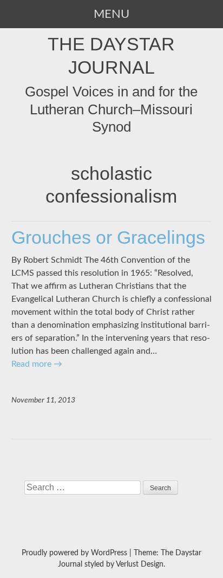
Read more (36, 364)
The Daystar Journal (111, 55)
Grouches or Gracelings (108, 237)
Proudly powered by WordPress (74, 553)
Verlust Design (139, 564)
